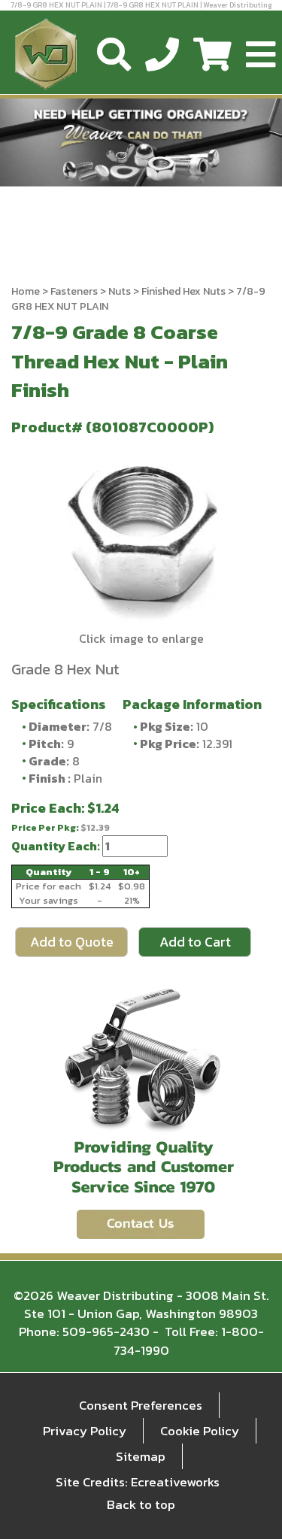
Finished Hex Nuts (183, 291)
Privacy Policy (84, 1431)
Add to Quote (72, 942)
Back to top (141, 1504)
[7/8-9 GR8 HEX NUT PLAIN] (141, 536)
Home (25, 291)
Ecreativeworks (175, 1482)
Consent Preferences (140, 1405)
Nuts (119, 291)
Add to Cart (195, 942)
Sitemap (140, 1456)
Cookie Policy (199, 1431)
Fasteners (74, 291)
